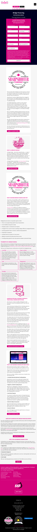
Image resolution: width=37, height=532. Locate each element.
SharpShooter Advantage (12, 216)
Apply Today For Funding (12, 168)
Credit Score (9, 46)
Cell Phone (20, 38)
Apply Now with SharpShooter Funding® (15, 346)
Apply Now (18, 461)
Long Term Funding (4, 473)
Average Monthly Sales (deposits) (23, 42)
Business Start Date (21, 29)
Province (8, 42)
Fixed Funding (3, 477)
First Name (8, 33)
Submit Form (18, 60)
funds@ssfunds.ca (19, 513)
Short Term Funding (16, 476)
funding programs (9, 429)
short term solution (22, 161)
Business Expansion (16, 473)
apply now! (16, 6)
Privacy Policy (24, 56)
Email (8, 38)
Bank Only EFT (3, 475)
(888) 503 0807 (19, 514)
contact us (22, 6)
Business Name (9, 29)
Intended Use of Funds (22, 25)
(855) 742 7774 (20, 503)
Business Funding (4, 474)
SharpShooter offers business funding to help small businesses (21, 246)
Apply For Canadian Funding (13, 131)
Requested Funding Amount (11, 25)
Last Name (20, 33)
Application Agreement (18, 56)
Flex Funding (15, 472)
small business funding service (22, 122)
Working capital (10, 207)
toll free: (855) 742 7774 (19, 9)
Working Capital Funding (5, 476)
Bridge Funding (16, 475)
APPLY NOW (18, 491)
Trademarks (16, 526)
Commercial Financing (17, 474)
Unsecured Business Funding (6, 472)
